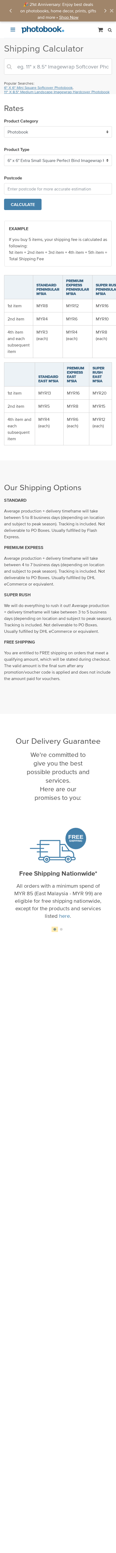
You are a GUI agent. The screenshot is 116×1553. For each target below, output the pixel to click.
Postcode (13, 177)
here (64, 916)
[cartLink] (100, 30)
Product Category (21, 120)
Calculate (23, 204)
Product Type (16, 149)
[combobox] (58, 67)
